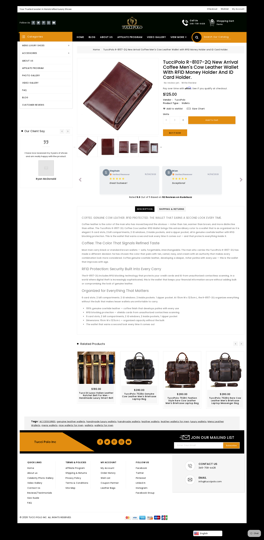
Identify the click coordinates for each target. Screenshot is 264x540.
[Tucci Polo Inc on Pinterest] (43, 22)
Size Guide (33, 498)
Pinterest (141, 478)
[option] (117, 96)
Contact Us (33, 488)
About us (32, 473)
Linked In (141, 483)
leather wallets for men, (175, 421)
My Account (107, 468)
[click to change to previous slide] (80, 180)
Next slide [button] (160, 146)
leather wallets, (150, 421)
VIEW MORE (177, 37)
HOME (80, 37)
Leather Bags (108, 488)
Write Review (189, 82)
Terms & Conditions (77, 483)
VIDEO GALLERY (156, 37)
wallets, (89, 425)
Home (96, 49)
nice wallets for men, (71, 425)
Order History (108, 473)
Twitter (140, 473)
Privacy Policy (73, 478)
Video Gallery (34, 483)
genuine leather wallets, (71, 421)
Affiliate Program (75, 468)
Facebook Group (145, 493)
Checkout (212, 9)
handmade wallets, (129, 421)
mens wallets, (50, 425)
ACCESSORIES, (48, 421)
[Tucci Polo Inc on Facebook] (33, 22)
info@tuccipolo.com (210, 481)
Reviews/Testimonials (39, 493)
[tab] (144, 209)
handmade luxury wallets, (101, 421)
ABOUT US (106, 37)
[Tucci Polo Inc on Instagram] (49, 22)
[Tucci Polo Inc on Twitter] (38, 22)
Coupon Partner (110, 483)
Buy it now (175, 132)
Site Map (70, 488)
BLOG (92, 37)
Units (166, 114)
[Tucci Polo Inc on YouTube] (54, 22)
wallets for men (103, 425)
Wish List (105, 478)
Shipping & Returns (76, 473)
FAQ (29, 503)
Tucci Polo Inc (45, 442)
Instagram (142, 488)
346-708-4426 (207, 467)
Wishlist (225, 9)
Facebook (141, 468)
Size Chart (198, 108)
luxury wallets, (198, 421)
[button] (46, 36)
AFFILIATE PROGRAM (129, 37)
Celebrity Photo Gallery (40, 478)
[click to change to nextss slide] (241, 180)
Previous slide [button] (74, 146)
